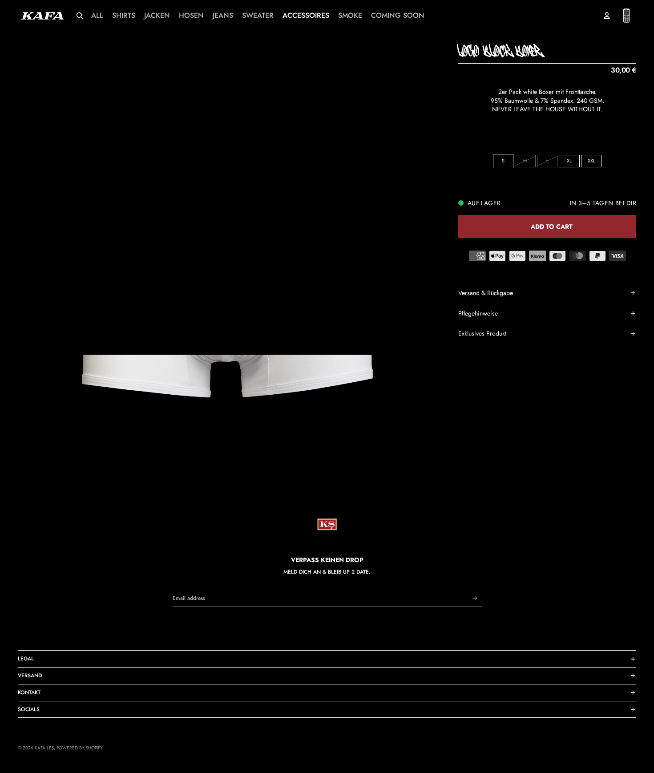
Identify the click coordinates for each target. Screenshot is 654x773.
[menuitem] (97, 15)
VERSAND (30, 676)
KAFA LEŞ (44, 748)
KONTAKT (29, 692)
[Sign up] (475, 598)
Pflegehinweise (478, 313)
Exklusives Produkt (482, 333)
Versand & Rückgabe (485, 292)
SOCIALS (29, 709)
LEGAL (26, 659)
